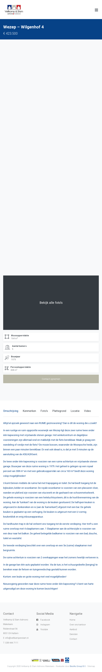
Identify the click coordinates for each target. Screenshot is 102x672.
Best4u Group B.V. (78, 666)
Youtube (44, 629)
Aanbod (73, 629)
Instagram (45, 624)
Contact (73, 639)
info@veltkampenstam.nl (16, 638)
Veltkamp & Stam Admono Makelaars (37, 666)
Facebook (45, 620)
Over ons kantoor (78, 624)
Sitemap (91, 666)
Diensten (74, 634)
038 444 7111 (11, 642)
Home (72, 620)
